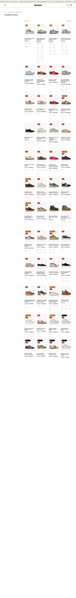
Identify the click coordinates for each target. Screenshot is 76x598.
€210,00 (26, 140)
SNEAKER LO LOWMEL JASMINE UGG (41, 245)
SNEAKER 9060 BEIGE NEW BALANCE (29, 39)
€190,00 (26, 41)
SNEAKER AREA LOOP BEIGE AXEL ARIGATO (53, 245)
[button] (67, 5)
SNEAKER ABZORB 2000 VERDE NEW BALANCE (41, 39)
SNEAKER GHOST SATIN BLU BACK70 (28, 354)
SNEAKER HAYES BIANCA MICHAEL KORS (53, 329)
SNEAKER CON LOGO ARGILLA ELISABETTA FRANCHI (66, 110)
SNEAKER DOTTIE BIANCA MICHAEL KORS (65, 354)
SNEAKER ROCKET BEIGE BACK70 (28, 110)
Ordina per (26, 21)
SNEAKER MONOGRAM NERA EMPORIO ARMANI (66, 272)
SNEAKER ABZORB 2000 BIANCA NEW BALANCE (28, 80)
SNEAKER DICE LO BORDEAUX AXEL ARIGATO (28, 245)
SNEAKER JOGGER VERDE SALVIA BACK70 (54, 193)
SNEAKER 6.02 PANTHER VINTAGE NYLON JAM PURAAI (53, 165)
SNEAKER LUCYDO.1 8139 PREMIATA (41, 110)
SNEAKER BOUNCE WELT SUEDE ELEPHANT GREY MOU (66, 217)
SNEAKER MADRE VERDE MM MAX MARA (42, 165)
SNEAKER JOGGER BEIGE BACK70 (41, 217)
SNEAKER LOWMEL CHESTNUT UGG (65, 301)
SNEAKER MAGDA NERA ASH (28, 138)
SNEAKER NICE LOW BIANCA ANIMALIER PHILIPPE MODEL (53, 301)
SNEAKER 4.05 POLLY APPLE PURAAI (41, 329)
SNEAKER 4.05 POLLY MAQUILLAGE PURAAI (66, 138)
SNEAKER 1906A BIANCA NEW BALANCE (42, 193)
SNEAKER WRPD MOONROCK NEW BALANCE (28, 272)
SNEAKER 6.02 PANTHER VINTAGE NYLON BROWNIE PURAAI (41, 81)
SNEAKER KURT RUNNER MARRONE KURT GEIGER (28, 217)
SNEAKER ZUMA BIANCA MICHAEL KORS (65, 329)
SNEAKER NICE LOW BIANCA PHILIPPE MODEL (28, 329)
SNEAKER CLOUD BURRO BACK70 (52, 354)
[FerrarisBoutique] (38, 5)
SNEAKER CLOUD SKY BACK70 (29, 165)
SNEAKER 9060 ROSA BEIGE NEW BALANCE (66, 39)
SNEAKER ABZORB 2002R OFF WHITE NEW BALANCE (42, 138)
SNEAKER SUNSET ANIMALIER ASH (28, 193)
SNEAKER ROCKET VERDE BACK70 (41, 354)
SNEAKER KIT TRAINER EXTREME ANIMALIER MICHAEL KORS (42, 301)
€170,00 (63, 302)
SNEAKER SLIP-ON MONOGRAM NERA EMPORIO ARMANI (41, 272)
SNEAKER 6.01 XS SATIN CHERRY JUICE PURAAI (53, 110)
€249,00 (51, 219)
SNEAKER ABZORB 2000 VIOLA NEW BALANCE (53, 39)
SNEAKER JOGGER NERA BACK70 (65, 193)
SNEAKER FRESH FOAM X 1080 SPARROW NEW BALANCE (29, 301)
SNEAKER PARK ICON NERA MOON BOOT (65, 245)
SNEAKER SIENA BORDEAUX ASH (64, 165)
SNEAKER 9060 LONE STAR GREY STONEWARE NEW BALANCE (53, 139)
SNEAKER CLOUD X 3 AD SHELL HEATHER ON (54, 272)
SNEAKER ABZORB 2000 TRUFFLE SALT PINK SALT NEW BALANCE (65, 81)
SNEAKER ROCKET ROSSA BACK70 (53, 80)
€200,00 (39, 42)
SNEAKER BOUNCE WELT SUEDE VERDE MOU (53, 217)
